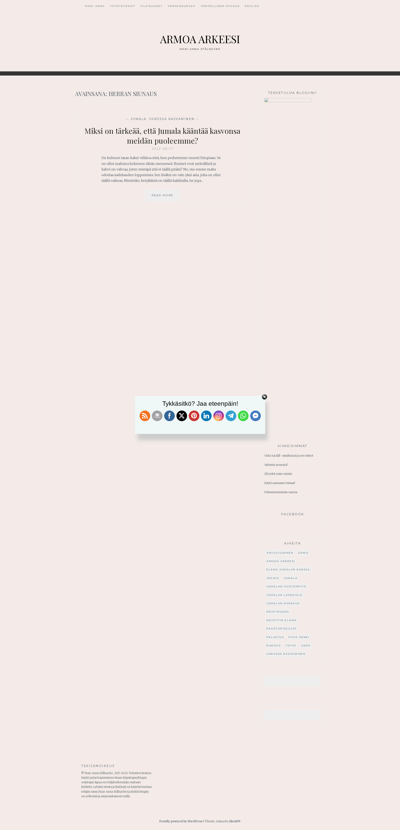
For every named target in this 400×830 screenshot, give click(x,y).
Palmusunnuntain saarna (280, 492)
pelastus (275, 637)
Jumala (138, 119)
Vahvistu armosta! (276, 465)
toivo (290, 645)
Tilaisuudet (151, 6)
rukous (273, 645)
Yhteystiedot (122, 6)
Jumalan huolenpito (286, 586)
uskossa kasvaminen (172, 119)
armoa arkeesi (280, 561)
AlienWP (234, 821)
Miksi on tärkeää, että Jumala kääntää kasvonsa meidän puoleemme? (162, 135)
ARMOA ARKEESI (200, 39)
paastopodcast (281, 628)
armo (303, 552)
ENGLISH (252, 6)
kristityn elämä (281, 620)
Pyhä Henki (299, 637)
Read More (166, 197)
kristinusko (277, 611)
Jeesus (272, 578)
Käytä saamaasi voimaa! (279, 483)
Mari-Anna (95, 6)
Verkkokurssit (182, 6)
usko (306, 645)
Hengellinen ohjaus (220, 6)
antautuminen (279, 552)
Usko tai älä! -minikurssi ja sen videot (288, 455)
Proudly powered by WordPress (180, 821)
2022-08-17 (162, 149)
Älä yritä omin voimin (278, 474)
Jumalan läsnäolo (284, 594)
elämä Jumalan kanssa (288, 569)
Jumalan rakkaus (283, 603)
